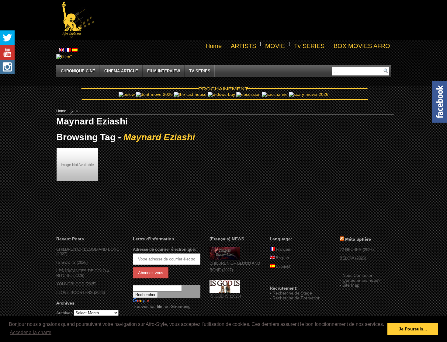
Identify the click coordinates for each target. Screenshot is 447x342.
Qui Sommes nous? (361, 280)
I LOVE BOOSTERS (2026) (80, 292)
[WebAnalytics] (282, 279)
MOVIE (275, 46)
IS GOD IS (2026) (72, 262)
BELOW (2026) (353, 258)
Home (214, 46)
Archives (64, 312)
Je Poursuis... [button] (413, 328)
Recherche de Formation (296, 297)
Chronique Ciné (78, 71)
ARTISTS (243, 46)
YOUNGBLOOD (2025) (76, 284)
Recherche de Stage (292, 293)
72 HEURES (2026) (357, 249)
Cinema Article (121, 71)
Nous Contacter (357, 275)
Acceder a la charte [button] (30, 332)
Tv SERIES (309, 46)
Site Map (350, 285)
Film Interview (163, 71)
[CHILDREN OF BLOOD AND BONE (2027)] (225, 258)
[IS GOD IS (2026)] (225, 291)
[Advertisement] (243, 20)
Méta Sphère (358, 239)
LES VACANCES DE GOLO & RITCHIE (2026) (83, 273)
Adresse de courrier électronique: (164, 249)
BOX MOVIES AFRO (362, 46)
